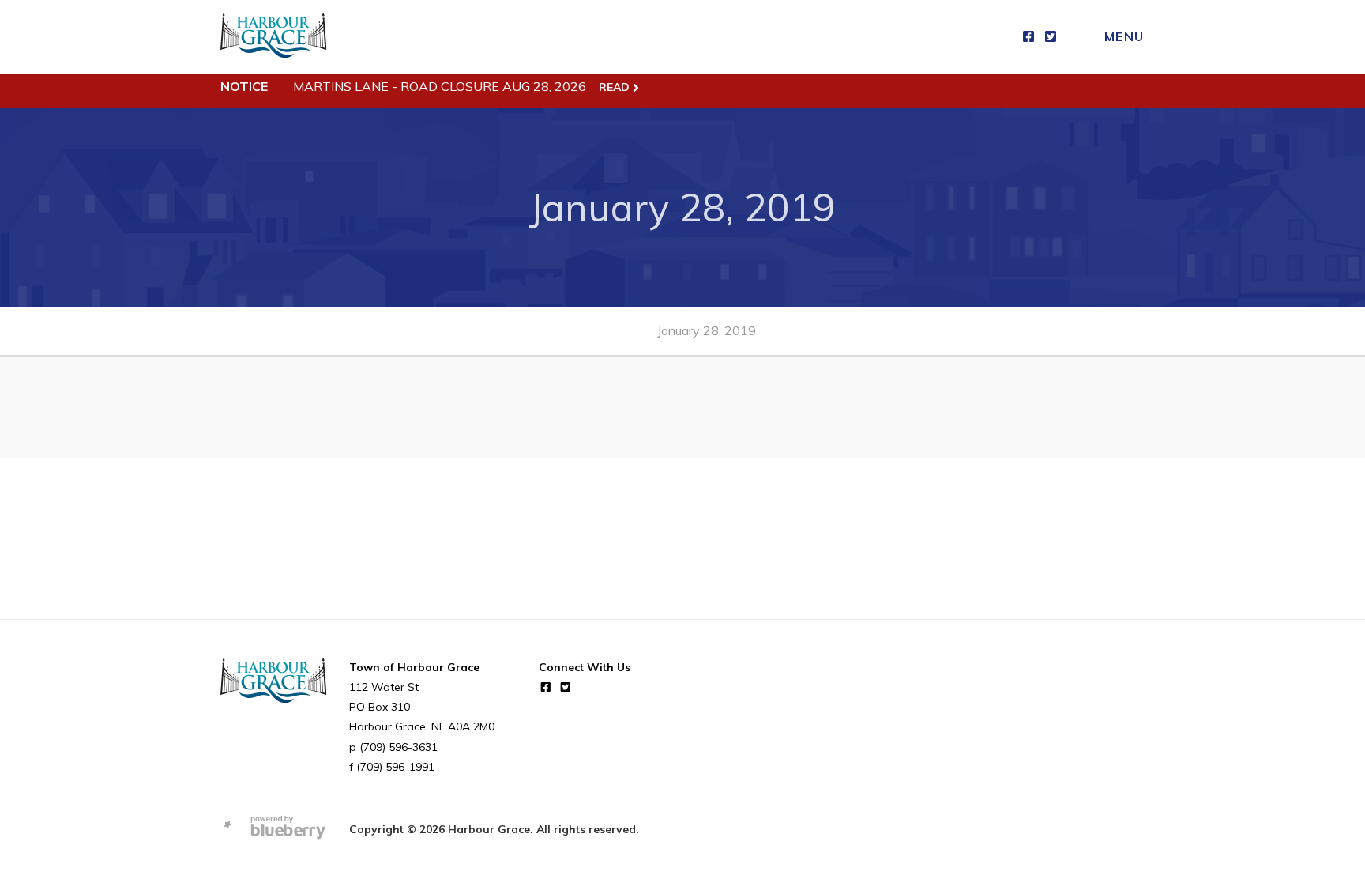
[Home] (273, 37)
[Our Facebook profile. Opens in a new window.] (1028, 36)
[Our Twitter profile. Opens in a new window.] (1051, 36)
